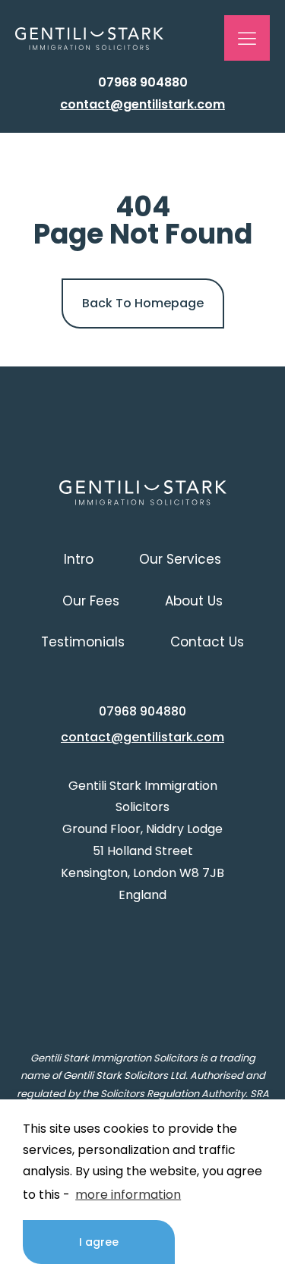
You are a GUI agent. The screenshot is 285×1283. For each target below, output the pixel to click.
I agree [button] (99, 1242)
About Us (194, 601)
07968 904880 (143, 82)
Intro (78, 559)
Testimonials (83, 642)
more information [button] (128, 1194)
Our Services (180, 559)
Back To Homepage (143, 303)
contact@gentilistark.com (142, 104)
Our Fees (90, 601)
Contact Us (207, 642)
